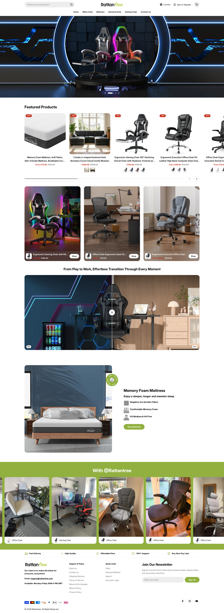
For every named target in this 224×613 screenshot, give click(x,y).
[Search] (71, 4)
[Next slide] (118, 93)
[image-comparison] (112, 312)
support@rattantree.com (41, 578)
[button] (108, 93)
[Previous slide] (105, 93)
